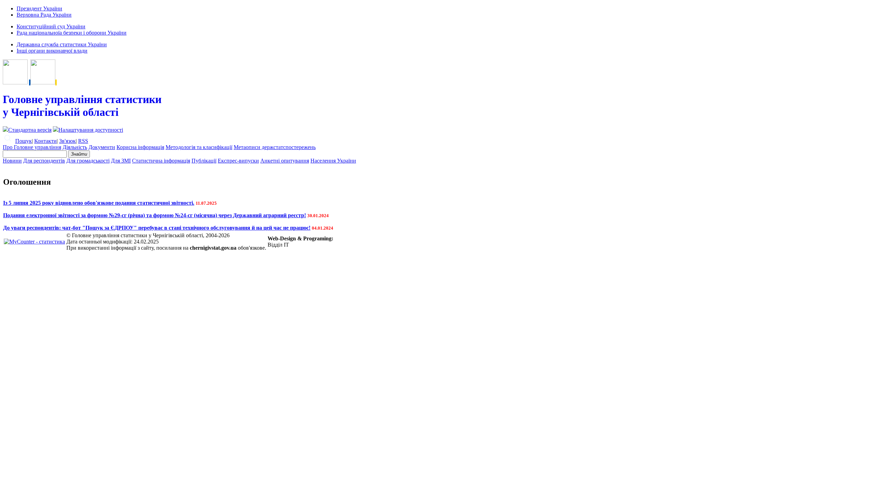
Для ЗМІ (121, 161)
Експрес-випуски (238, 161)
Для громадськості (88, 161)
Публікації (204, 161)
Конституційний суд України (51, 26)
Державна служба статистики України (62, 44)
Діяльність (75, 147)
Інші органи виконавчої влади (52, 51)
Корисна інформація (140, 147)
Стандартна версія (30, 130)
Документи (101, 147)
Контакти (45, 141)
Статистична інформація (161, 161)
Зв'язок (67, 141)
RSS (83, 141)
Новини (12, 161)
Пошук (23, 141)
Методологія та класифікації (199, 147)
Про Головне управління (32, 147)
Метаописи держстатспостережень (275, 147)
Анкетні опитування (284, 161)
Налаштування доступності (90, 130)
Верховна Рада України (44, 15)
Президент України (39, 8)
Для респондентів (44, 161)
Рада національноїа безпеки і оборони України (72, 33)
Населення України (333, 161)
